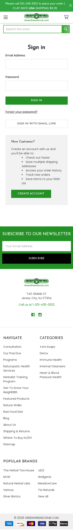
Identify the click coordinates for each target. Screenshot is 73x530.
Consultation (12, 347)
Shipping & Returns (16, 431)
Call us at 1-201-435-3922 (37, 305)
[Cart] (67, 17)
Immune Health (51, 360)
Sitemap (9, 444)
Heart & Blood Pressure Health (51, 375)
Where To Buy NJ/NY (17, 438)
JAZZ (41, 470)
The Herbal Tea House (18, 470)
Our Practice (12, 353)
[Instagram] (40, 315)
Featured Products (16, 399)
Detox (44, 353)
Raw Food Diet (13, 412)
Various (8, 490)
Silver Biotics (11, 496)
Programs (10, 360)
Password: (12, 77)
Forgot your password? (21, 112)
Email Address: (15, 55)
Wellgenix (44, 477)
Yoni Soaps (47, 347)
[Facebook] (33, 315)
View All (43, 496)
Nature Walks (12, 405)
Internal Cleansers (52, 366)
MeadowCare (47, 483)
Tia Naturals (46, 490)
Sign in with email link (36, 123)
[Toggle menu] (5, 17)
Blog (6, 418)
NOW (6, 477)
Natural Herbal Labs (16, 483)
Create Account (31, 193)
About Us (9, 425)
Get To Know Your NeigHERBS (16, 390)
